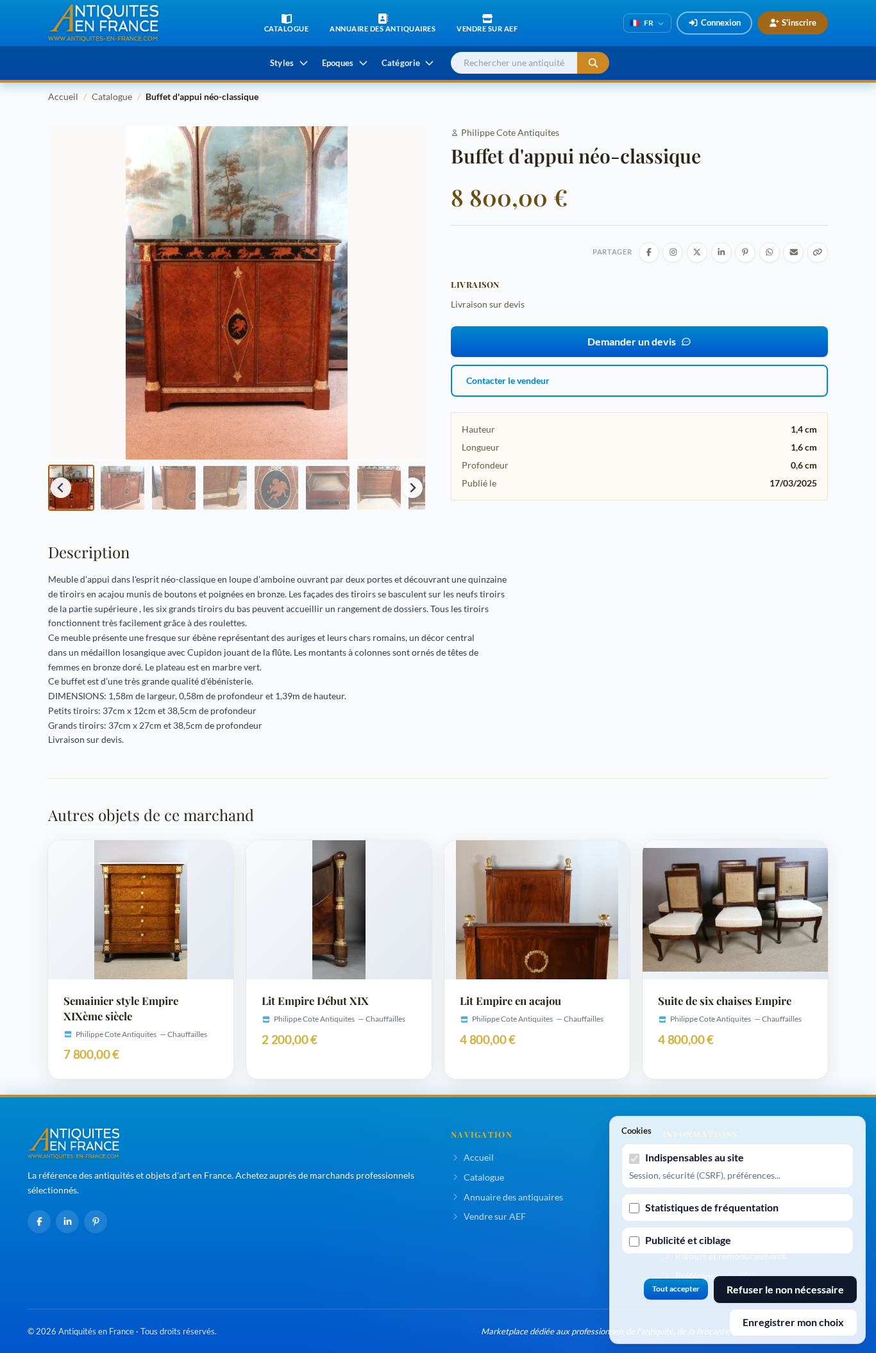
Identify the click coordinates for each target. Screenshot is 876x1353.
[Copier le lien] (817, 252)
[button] (71, 488)
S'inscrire (799, 22)
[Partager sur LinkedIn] (721, 252)
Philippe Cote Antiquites (510, 132)
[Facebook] (39, 1221)
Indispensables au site (694, 1157)
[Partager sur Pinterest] (745, 252)
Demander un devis (631, 341)
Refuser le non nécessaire (785, 1289)
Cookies (636, 1130)
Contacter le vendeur (508, 380)
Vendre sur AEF (495, 1216)
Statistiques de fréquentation (712, 1207)
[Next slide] (412, 487)
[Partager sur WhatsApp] (769, 252)
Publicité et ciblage (688, 1240)
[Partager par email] (793, 252)
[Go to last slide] (61, 487)
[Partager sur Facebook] (649, 252)
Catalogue (112, 96)
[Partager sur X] (697, 252)
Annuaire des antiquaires (513, 1196)
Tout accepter (676, 1288)
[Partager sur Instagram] (672, 252)
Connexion (721, 22)
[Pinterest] (95, 1221)
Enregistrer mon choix (793, 1322)
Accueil (63, 96)
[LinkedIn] (67, 1221)
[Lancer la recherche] (593, 63)
